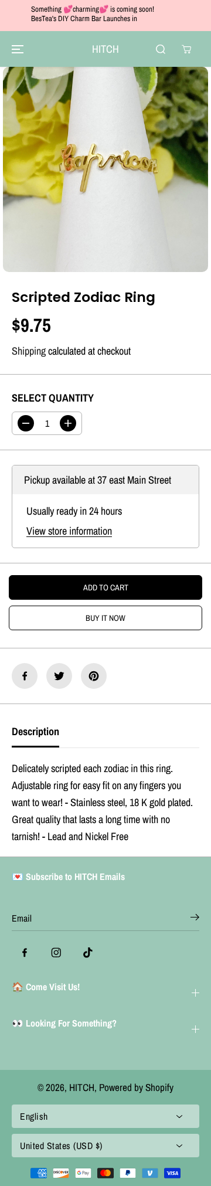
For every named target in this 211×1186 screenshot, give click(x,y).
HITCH (81, 1087)
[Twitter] (59, 676)
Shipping (29, 351)
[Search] (160, 49)
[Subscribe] (194, 919)
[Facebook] (25, 676)
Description (35, 731)
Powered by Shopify (136, 1087)
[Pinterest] (94, 676)
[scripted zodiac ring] (105, 169)
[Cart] (186, 49)
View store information (69, 531)
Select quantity (53, 397)
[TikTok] (88, 953)
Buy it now (105, 618)
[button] (16, 49)
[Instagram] (56, 953)
